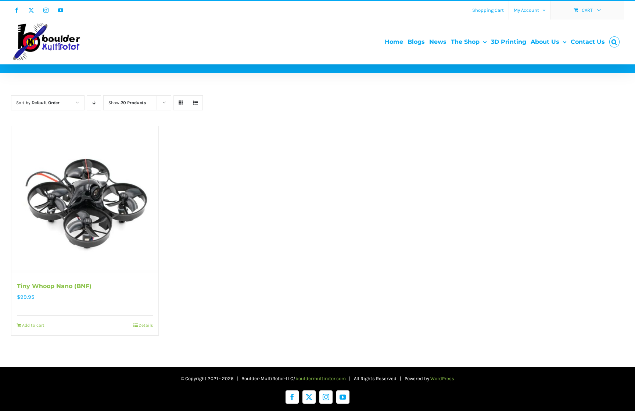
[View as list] (195, 103)
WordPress (442, 378)
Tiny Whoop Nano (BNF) (54, 286)
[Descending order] (94, 102)
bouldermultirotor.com (320, 378)
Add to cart (33, 325)
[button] (614, 42)
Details (146, 325)
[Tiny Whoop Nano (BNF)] (84, 199)
